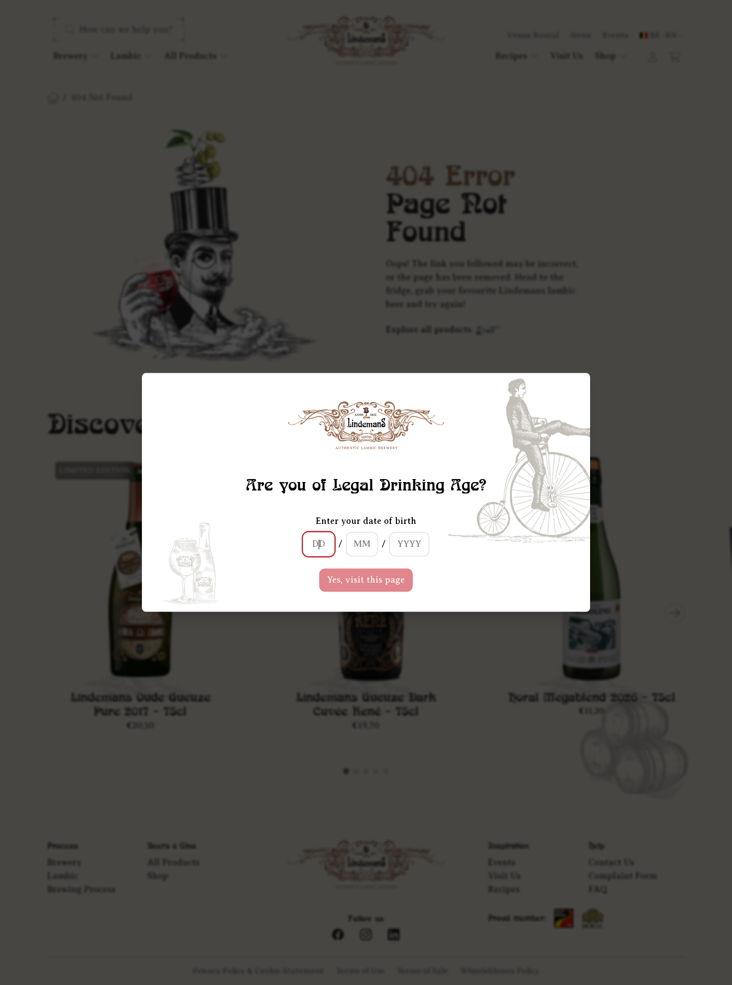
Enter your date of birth (366, 521)
